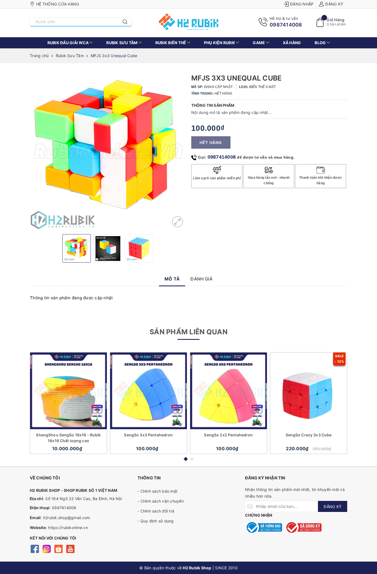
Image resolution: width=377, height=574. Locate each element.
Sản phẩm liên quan (188, 332)
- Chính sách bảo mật (157, 491)
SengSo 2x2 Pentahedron (228, 434)
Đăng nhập (302, 4)
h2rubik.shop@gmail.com (66, 517)
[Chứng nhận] (263, 527)
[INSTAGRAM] (46, 548)
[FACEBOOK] (34, 548)
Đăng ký (334, 4)
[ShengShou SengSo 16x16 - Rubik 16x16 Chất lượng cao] (68, 391)
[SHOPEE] (58, 548)
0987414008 (286, 25)
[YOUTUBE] (70, 548)
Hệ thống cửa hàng (57, 4)
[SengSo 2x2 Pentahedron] (228, 391)
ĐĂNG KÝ (332, 506)
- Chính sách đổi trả (155, 511)
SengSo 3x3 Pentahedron (148, 434)
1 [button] (185, 458)
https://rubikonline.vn (68, 527)
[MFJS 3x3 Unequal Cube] (177, 221)
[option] (108, 152)
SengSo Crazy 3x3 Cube (309, 434)
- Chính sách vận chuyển (160, 501)
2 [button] (192, 459)
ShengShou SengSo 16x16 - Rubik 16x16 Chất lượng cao (68, 437)
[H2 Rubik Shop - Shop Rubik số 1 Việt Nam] (189, 22)
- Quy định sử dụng (155, 521)
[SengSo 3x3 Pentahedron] (148, 391)
